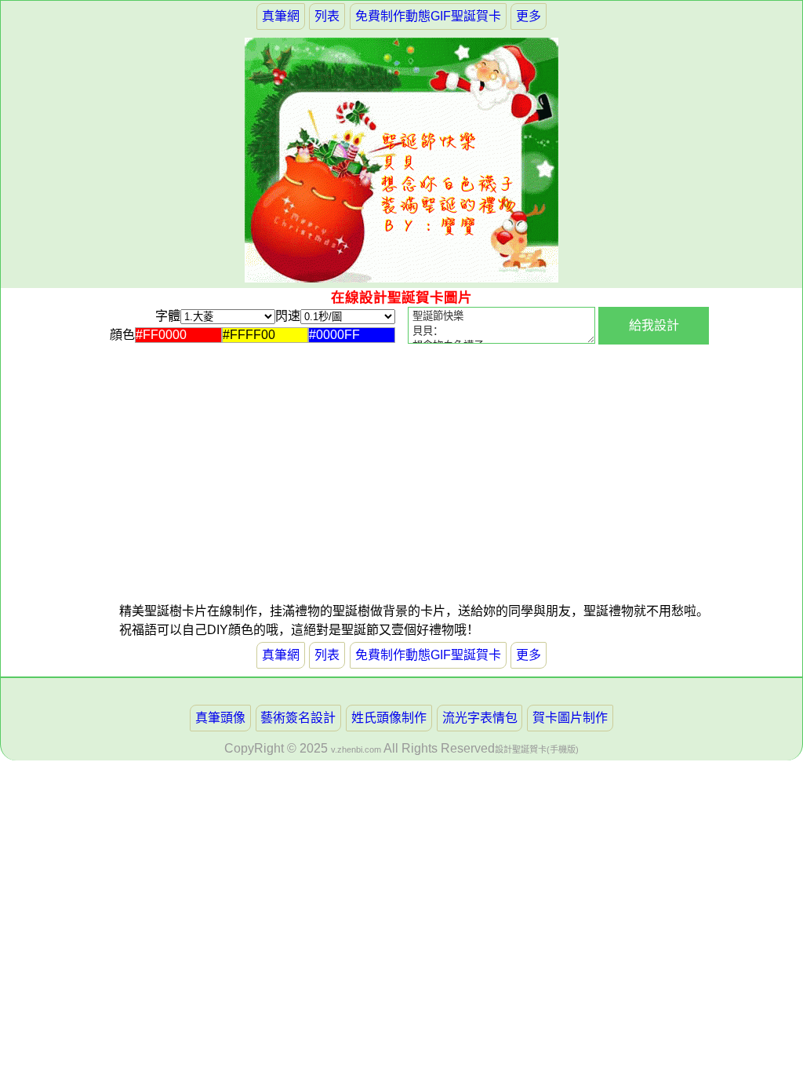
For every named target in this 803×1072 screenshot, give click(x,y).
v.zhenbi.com (356, 749)
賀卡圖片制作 (570, 717)
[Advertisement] (260, 492)
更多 (528, 16)
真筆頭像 (220, 717)
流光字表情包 (480, 717)
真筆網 (281, 16)
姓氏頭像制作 (389, 717)
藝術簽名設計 (298, 717)
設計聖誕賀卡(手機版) (537, 749)
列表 (327, 16)
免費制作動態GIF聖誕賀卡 (428, 16)
